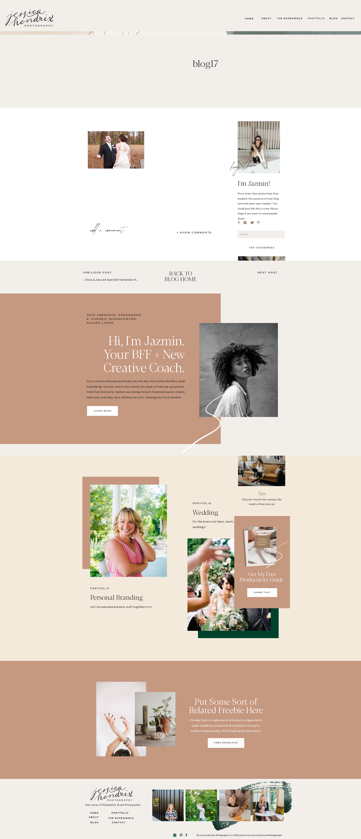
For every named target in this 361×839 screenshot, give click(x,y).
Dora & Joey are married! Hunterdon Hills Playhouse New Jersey (127, 279)
